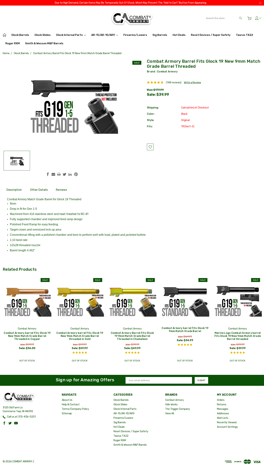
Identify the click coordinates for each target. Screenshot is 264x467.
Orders (220, 400)
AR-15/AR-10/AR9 (103, 35)
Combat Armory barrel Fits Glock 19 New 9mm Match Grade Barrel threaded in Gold (79, 336)
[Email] (53, 174)
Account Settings (227, 426)
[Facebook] (48, 174)
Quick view (27, 310)
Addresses (223, 413)
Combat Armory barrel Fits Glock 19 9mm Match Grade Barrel (185, 330)
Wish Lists (222, 417)
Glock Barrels (20, 35)
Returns (221, 404)
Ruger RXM (12, 43)
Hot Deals (179, 35)
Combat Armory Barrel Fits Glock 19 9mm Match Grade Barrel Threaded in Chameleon (132, 336)
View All (169, 413)
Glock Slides (42, 35)
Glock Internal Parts (69, 35)
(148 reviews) (173, 82)
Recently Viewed (227, 422)
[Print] (59, 174)
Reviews (61, 189)
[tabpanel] (27, 320)
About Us (67, 400)
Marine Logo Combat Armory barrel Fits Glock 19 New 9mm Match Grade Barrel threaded (237, 336)
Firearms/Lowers (135, 35)
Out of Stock (27, 360)
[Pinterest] (76, 174)
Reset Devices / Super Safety (211, 35)
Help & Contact (71, 404)
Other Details (39, 189)
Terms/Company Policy (75, 409)
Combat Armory (167, 71)
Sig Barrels (159, 35)
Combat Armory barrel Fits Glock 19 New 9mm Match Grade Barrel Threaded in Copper (27, 336)
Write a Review (192, 82)
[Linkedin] (70, 174)
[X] (64, 174)
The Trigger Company (177, 409)
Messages (222, 409)
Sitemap (67, 413)
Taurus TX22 (244, 35)
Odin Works (171, 404)
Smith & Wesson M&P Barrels (44, 43)
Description (14, 189)
